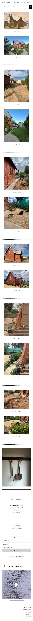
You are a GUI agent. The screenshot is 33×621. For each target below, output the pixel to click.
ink (30, 605)
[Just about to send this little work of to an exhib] (16, 584)
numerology (27, 607)
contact (29, 617)
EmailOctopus (20, 556)
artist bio (28, 614)
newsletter (28, 612)
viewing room (27, 609)
